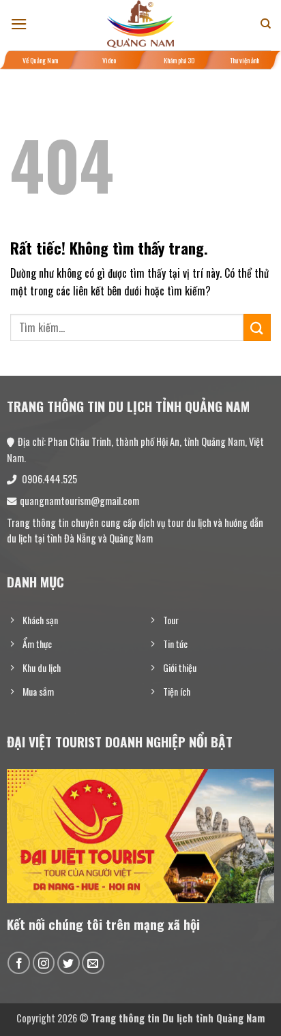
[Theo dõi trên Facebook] (19, 963)
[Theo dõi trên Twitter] (68, 963)
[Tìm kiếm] (266, 24)
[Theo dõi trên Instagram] (44, 963)
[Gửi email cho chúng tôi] (93, 963)
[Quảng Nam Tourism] (140, 24)
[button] (19, 24)
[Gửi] (257, 327)
